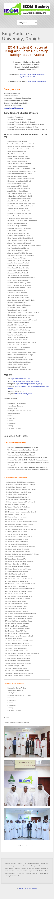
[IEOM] (27, 15)
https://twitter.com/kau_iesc (37, 81)
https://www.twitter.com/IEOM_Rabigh (26, 381)
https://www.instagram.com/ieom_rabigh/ (29, 384)
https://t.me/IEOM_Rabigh (23, 394)
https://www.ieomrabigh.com (20, 379)
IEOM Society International (28, 888)
